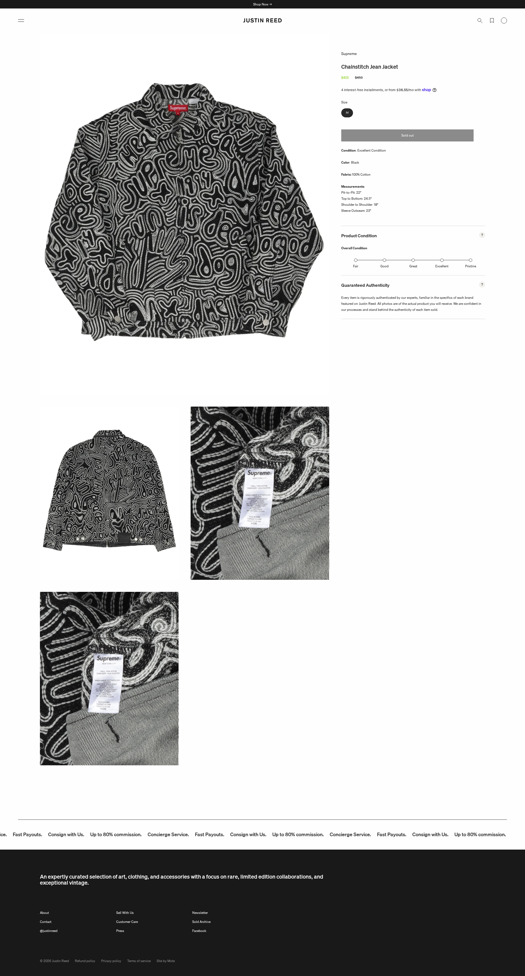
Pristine (470, 266)
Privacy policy (111, 960)
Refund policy (85, 960)
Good (384, 266)
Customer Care (127, 921)
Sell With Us (125, 912)
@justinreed (48, 930)
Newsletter (200, 912)
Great (413, 266)
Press (120, 930)
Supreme (349, 54)
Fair (355, 266)
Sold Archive (201, 921)
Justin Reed (60, 960)
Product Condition (359, 235)
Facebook (199, 930)
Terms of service (139, 960)
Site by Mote (166, 960)
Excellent (441, 266)
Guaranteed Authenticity (365, 285)
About (44, 912)
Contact (45, 921)
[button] (21, 21)
